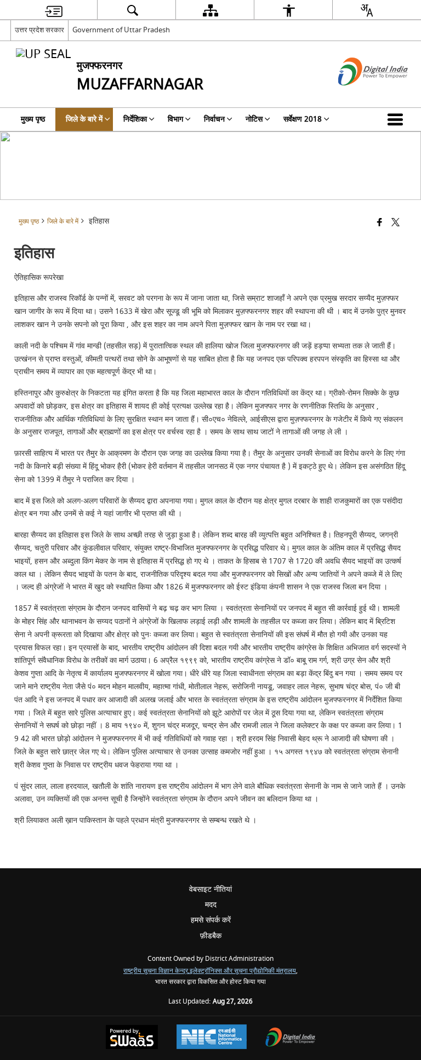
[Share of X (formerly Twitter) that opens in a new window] (395, 223)
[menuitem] (54, 10)
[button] (397, 119)
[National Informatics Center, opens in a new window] (211, 1038)
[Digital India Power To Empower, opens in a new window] (290, 1038)
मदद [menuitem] (211, 904)
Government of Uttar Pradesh (121, 30)
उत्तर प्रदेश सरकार (39, 30)
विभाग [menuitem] (175, 119)
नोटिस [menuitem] (254, 119)
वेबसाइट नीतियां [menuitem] (210, 889)
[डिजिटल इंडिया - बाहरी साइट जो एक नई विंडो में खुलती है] (359, 95)
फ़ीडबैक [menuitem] (210, 936)
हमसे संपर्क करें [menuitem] (211, 920)
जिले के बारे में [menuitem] (84, 119)
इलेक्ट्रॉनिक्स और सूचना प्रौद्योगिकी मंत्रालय (243, 971)
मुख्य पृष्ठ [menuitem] (33, 119)
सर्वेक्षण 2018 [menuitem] (302, 119)
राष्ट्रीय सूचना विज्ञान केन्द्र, (156, 971)
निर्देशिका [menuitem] (135, 119)
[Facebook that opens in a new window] (379, 223)
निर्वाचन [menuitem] (214, 119)
